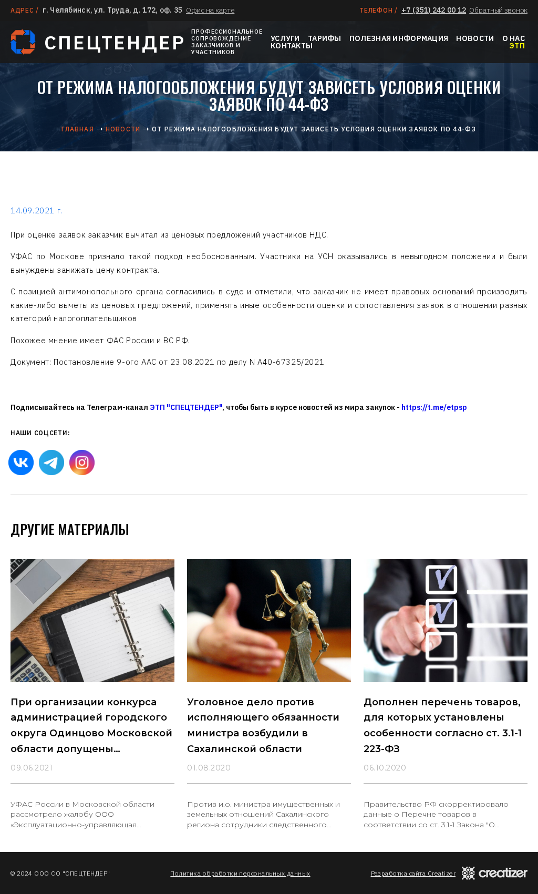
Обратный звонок (498, 10)
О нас (513, 38)
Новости (475, 38)
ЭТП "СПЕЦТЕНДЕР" (186, 407)
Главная (77, 129)
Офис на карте (210, 10)
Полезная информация (398, 38)
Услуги (285, 38)
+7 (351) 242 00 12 (433, 10)
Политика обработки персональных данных (240, 873)
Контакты (292, 45)
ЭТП (517, 45)
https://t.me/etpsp (434, 407)
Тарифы (325, 38)
